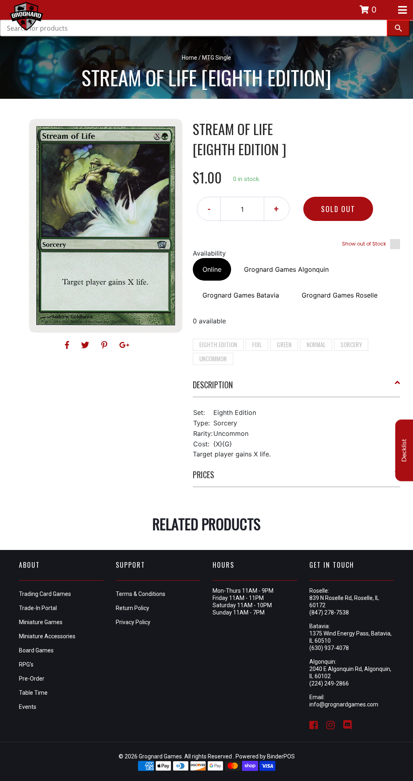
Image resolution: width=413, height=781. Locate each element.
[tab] (296, 388)
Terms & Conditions (140, 594)
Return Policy (132, 608)
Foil (257, 344)
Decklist (404, 450)
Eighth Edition (218, 344)
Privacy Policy (133, 622)
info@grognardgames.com (343, 704)
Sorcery (351, 344)
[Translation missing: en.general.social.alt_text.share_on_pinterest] (105, 345)
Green (284, 344)
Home (189, 57)
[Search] (398, 28)
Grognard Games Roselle (340, 295)
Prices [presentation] (203, 475)
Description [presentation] (213, 385)
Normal (316, 344)
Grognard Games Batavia (240, 295)
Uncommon (213, 358)
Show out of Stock (364, 243)
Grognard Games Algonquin (286, 269)
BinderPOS (281, 756)
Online (211, 269)
